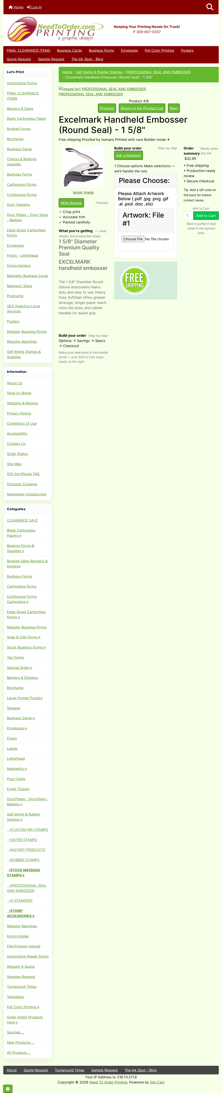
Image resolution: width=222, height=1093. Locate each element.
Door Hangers (18, 204)
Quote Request (19, 59)
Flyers (12, 738)
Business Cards (69, 50)
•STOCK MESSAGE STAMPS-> (23, 872)
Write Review (71, 203)
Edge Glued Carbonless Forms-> (26, 614)
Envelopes (129, 50)
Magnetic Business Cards (27, 276)
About (12, 1070)
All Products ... (19, 1052)
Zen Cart (157, 1082)
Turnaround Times (21, 986)
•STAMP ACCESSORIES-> (21, 913)
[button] (210, 7)
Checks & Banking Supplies (21, 161)
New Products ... (20, 1042)
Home (18, 7)
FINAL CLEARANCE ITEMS (28, 50)
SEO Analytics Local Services (23, 308)
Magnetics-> (17, 768)
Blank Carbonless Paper (26, 118)
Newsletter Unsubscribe (26, 494)
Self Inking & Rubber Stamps (99, 72)
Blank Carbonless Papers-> (21, 533)
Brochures (15, 139)
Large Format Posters (24, 698)
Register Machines (22, 341)
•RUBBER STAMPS (23, 860)
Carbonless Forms (21, 184)
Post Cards (16, 779)
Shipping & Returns (22, 403)
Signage (13, 708)
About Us (14, 383)
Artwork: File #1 (143, 219)
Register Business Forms (27, 331)
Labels (12, 748)
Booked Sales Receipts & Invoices (27, 563)
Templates (15, 997)
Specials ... (15, 1032)
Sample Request (51, 59)
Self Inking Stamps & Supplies (24, 354)
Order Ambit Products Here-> (25, 1019)
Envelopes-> (17, 728)
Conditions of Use (22, 423)
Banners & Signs (20, 108)
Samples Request (21, 976)
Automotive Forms (22, 83)
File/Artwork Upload (23, 946)
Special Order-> (19, 667)
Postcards (15, 296)
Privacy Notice (19, 413)
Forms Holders (19, 265)
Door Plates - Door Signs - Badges (27, 217)
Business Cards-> (21, 718)
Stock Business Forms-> (26, 647)
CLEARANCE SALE (22, 520)
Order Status (17, 454)
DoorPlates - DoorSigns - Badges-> (28, 801)
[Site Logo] (39, 29)
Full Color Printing (159, 50)
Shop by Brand (19, 393)
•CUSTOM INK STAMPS (27, 829)
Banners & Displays (22, 677)
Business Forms (101, 50)
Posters (187, 50)
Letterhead (16, 758)
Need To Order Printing (108, 1082)
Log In (36, 7)
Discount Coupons (22, 484)
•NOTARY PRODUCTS (26, 850)
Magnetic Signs (19, 286)
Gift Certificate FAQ (23, 474)
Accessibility (17, 433)
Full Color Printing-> (23, 1007)
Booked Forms (19, 129)
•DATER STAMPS (22, 840)
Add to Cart (206, 215)
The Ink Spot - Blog (87, 59)
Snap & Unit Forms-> (24, 637)
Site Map (14, 464)
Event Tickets (18, 789)
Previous (107, 108)
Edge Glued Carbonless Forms (26, 232)
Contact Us (16, 443)
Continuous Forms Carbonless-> (22, 599)
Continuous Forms (22, 194)
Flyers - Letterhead (22, 255)
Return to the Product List (142, 108)
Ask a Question (128, 155)
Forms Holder (18, 936)
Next (174, 108)
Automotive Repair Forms (28, 956)
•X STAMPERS (20, 900)
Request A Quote (21, 966)
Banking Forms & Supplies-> (20, 548)
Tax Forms (15, 657)
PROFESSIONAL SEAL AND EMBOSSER (158, 72)
